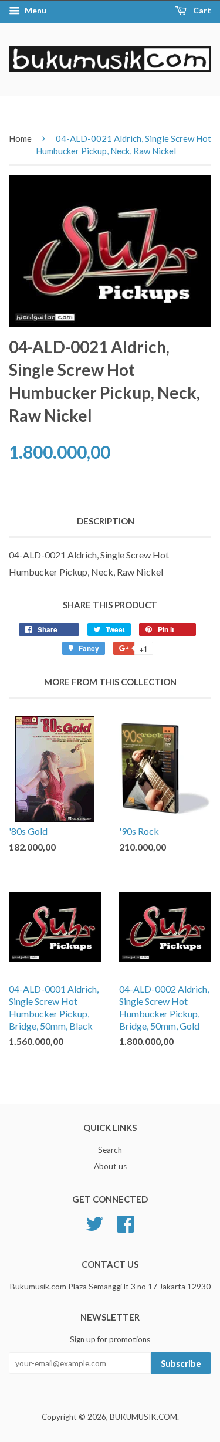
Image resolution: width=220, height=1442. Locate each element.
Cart (201, 10)
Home (20, 138)
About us (110, 1166)
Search (110, 1150)
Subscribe (181, 1363)
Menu (34, 10)
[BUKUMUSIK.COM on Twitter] (94, 1222)
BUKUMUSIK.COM (143, 1416)
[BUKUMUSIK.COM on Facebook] (125, 1222)
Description (105, 521)
